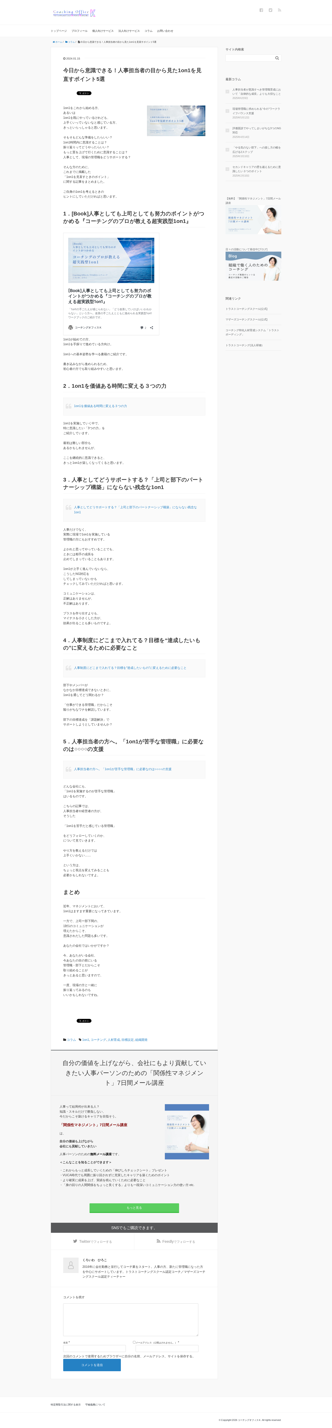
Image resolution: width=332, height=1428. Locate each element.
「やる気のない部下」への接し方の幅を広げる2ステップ (256, 149)
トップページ (59, 30)
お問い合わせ (165, 30)
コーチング (98, 1039)
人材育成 (114, 1039)
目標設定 (127, 1039)
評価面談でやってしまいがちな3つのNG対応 (256, 130)
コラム (148, 30)
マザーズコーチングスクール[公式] (246, 319)
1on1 (85, 1039)
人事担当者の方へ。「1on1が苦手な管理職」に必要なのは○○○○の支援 (123, 769)
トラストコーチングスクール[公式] (246, 308)
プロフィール (79, 30)
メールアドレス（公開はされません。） (156, 1342)
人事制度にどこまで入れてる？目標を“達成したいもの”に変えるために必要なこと (130, 667)
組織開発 (141, 1039)
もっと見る (134, 1207)
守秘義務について (95, 1404)
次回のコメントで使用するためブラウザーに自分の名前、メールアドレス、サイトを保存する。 (129, 1356)
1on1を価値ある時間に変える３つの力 (100, 406)
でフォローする (95, 1241)
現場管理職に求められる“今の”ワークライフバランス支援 (256, 111)
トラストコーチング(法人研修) (244, 345)
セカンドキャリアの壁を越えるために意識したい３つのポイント (256, 169)
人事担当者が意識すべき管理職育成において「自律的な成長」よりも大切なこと (256, 91)
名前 (65, 1342)
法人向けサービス (129, 30)
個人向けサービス (103, 30)
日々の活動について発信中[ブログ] (246, 249)
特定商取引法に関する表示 (66, 1404)
